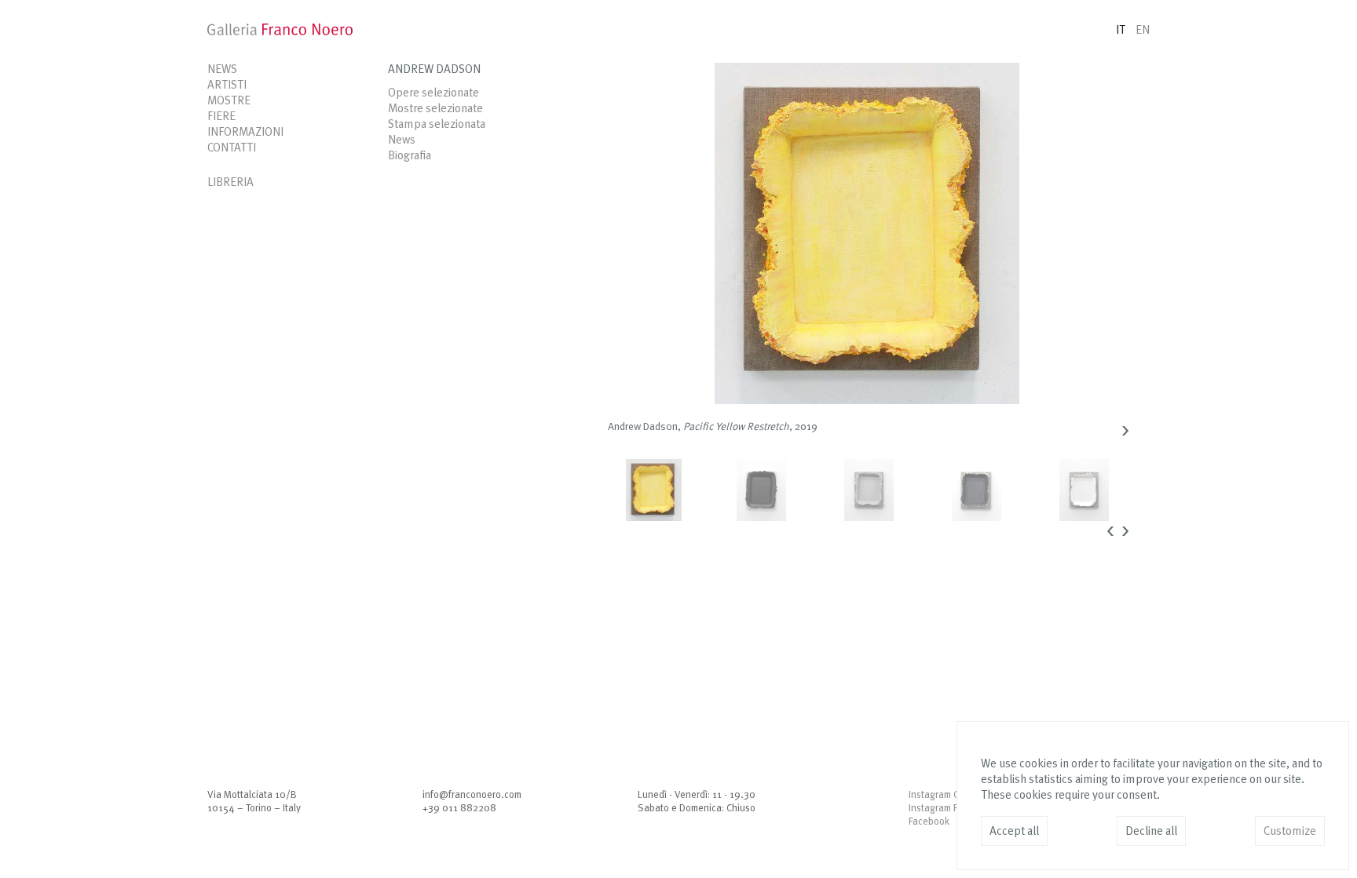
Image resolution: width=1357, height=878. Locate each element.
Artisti (227, 86)
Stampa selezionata (436, 125)
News (222, 70)
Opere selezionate (433, 94)
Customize (1290, 832)
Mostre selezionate (435, 109)
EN (1143, 31)
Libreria (230, 183)
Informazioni (245, 133)
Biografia (409, 156)
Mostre (229, 101)
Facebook (929, 822)
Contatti (231, 149)
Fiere (221, 117)
